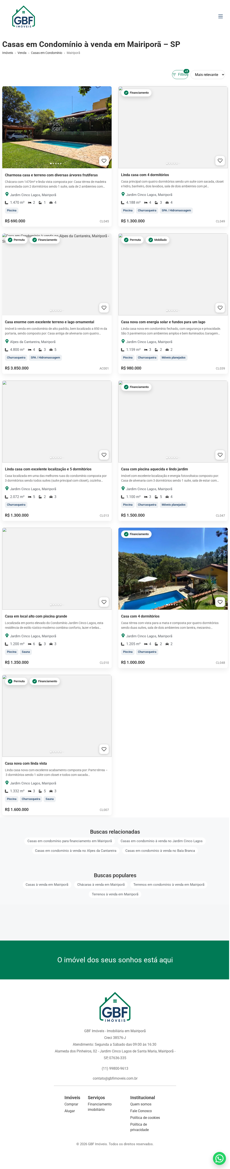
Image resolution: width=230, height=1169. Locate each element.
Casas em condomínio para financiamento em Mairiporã (69, 841)
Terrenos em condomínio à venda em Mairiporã (168, 885)
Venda (22, 53)
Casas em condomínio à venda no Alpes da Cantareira (75, 851)
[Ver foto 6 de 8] (63, 163)
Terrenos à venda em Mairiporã (115, 894)
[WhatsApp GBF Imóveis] (219, 1158)
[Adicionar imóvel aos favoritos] (104, 161)
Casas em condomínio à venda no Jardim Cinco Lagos (162, 841)
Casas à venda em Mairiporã (47, 885)
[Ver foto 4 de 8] (58, 163)
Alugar (69, 1111)
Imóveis (7, 53)
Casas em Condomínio (46, 53)
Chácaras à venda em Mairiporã (101, 885)
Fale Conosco (141, 1111)
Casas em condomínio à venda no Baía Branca (160, 851)
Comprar (71, 1104)
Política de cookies (145, 1118)
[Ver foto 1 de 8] (51, 163)
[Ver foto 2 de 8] (53, 163)
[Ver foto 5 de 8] (61, 163)
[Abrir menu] (221, 16)
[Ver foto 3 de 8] (56, 163)
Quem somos (140, 1104)
